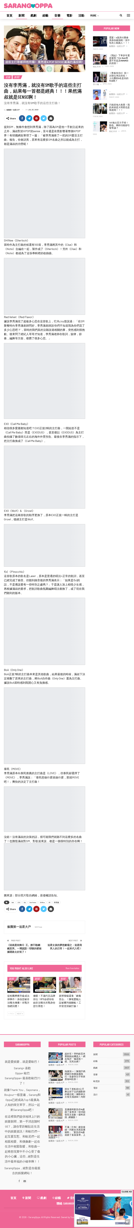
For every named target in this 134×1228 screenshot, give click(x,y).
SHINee (42, 902)
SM (49, 902)
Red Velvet (33, 902)
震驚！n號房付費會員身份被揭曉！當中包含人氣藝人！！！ (119, 40)
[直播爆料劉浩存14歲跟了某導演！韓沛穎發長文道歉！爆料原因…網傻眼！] (56, 1113)
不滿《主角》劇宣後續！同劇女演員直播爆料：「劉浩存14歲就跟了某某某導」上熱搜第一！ (67, 1132)
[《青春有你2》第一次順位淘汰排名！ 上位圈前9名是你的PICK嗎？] (100, 77)
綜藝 (45, 15)
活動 (81, 15)
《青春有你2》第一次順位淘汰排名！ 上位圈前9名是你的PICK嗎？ (119, 77)
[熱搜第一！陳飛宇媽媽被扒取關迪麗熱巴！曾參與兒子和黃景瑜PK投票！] (56, 1075)
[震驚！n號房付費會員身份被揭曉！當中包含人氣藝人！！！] (100, 41)
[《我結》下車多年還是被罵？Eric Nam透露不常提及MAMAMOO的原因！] (100, 59)
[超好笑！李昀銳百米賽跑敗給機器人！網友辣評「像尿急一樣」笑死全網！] (56, 1057)
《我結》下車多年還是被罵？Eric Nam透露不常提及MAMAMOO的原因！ (119, 59)
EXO (19, 902)
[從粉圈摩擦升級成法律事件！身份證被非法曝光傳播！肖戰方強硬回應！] (18, 985)
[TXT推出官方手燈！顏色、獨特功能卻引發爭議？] (100, 126)
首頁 (9, 15)
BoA (13, 902)
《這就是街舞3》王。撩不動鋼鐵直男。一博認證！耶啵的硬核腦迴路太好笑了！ (24, 948)
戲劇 (33, 15)
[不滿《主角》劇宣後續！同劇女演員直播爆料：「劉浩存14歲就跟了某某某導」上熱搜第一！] (56, 1131)
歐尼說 (96, 1081)
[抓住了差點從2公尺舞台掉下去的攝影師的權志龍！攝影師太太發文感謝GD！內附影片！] (56, 1093)
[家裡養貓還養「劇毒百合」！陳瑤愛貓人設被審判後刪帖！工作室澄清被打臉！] (70, 985)
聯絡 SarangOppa (67, 1203)
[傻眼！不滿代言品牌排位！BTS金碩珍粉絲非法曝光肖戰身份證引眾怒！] (44, 985)
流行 (95, 1094)
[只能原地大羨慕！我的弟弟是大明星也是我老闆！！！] (100, 108)
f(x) (25, 902)
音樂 (57, 15)
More (93, 15)
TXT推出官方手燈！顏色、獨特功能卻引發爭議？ (119, 125)
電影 (69, 15)
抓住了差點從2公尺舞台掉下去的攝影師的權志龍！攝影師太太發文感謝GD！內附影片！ (67, 1094)
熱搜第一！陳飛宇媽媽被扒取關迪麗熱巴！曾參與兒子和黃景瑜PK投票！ (75, 1075)
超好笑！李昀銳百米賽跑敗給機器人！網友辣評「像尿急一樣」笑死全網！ (75, 1057)
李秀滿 (56, 902)
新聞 (21, 15)
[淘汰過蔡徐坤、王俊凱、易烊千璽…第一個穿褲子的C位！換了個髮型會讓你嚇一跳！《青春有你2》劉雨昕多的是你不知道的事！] (100, 95)
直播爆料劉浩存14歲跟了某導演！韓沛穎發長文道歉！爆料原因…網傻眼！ (75, 1113)
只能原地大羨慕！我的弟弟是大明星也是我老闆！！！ (119, 107)
